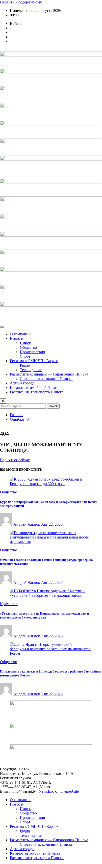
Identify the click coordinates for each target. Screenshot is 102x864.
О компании (20, 334)
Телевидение (31, 370)
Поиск (53, 406)
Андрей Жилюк (26, 524)
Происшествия (32, 352)
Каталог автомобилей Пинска (35, 387)
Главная (16, 415)
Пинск (25, 343)
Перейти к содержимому (21, 2)
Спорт (25, 356)
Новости (17, 338)
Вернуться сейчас (15, 460)
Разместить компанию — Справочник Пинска (49, 374)
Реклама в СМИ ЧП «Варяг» (34, 361)
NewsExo (46, 791)
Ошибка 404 (20, 419)
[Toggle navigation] (2, 327)
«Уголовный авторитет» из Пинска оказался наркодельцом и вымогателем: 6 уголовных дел (44, 615)
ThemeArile (69, 791)
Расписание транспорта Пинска (37, 392)
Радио (25, 365)
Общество (28, 347)
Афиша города (22, 383)
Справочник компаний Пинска (46, 379)
